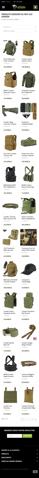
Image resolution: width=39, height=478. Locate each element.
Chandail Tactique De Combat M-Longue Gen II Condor (28, 91)
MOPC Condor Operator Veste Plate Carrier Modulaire (9, 91)
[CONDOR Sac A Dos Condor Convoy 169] (10, 143)
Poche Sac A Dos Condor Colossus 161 (28, 155)
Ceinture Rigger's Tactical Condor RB (28, 375)
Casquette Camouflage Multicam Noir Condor (27, 281)
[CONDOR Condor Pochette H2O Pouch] (28, 300)
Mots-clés (10, 19)
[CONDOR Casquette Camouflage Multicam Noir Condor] (28, 269)
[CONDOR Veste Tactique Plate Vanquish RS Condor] (28, 206)
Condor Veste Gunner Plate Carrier (27, 60)
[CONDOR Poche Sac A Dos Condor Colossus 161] (28, 143)
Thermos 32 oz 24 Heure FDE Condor (28, 249)
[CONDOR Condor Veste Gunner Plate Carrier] (28, 48)
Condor (16, 19)
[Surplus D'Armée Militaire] (19, 7)
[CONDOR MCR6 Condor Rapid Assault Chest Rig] (10, 363)
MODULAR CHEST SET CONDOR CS (10, 186)
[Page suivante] (35, 419)
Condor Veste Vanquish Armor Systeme (9, 312)
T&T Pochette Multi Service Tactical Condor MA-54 (9, 249)
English (3, 1)
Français (8, 1)
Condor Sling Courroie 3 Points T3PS (10, 123)
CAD (21, 1)
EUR (14, 1)
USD (17, 1)
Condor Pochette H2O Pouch (28, 312)
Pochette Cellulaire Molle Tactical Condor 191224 (27, 123)
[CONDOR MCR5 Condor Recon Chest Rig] (28, 174)
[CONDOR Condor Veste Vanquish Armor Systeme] (10, 300)
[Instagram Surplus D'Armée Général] (28, 441)
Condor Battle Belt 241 (9, 344)
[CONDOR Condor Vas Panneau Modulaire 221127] (10, 395)
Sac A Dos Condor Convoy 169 (10, 155)
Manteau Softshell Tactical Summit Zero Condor (10, 281)
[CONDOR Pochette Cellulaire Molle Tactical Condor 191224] (28, 111)
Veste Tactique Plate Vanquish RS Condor (28, 218)
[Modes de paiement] (35, 471)
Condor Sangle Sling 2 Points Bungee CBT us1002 (27, 344)
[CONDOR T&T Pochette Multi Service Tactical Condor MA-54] (10, 237)
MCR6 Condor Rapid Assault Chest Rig (9, 375)
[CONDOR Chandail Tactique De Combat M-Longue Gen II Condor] (28, 79)
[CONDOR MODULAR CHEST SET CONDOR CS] (10, 174)
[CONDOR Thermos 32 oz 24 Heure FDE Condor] (28, 237)
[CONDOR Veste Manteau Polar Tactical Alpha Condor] (10, 48)
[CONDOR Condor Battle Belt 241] (10, 332)
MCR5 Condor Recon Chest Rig (28, 186)
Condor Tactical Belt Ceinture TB (10, 218)
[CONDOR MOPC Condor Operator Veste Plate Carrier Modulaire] (10, 79)
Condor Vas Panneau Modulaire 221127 (10, 407)
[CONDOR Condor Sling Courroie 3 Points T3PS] (10, 111)
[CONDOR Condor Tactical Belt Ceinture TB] (10, 206)
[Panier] (35, 7)
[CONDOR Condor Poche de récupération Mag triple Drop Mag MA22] (28, 395)
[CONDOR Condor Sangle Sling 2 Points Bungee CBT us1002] (28, 332)
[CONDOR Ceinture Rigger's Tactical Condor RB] (28, 363)
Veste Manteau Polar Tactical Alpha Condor (9, 60)
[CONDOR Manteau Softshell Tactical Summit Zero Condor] (10, 269)
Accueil (3, 19)
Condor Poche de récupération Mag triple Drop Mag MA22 (28, 407)
